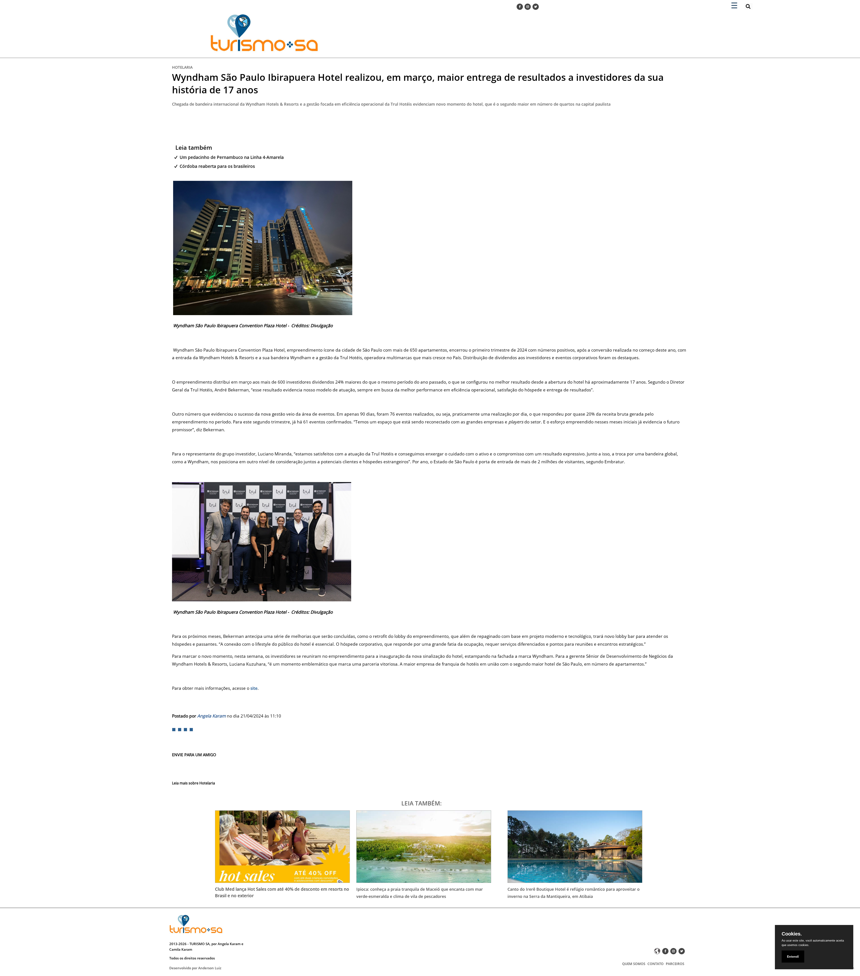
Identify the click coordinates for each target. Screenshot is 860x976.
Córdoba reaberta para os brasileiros (217, 166)
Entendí (793, 956)
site (254, 688)
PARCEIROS (675, 963)
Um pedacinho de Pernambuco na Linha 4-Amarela (232, 157)
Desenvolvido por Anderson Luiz (195, 968)
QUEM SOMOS (633, 963)
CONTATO (655, 963)
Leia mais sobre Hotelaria (193, 783)
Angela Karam (211, 716)
